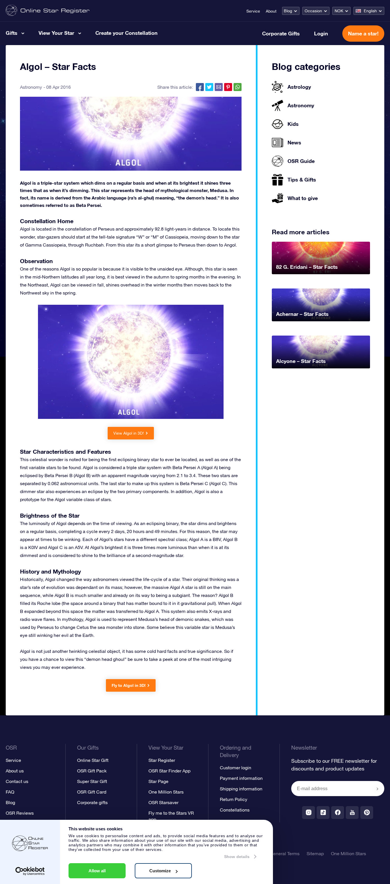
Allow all (97, 870)
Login (321, 33)
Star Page (158, 781)
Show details (237, 856)
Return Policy (233, 799)
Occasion (313, 11)
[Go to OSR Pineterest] (366, 812)
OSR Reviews (20, 813)
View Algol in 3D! (128, 433)
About (271, 11)
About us (15, 770)
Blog (288, 11)
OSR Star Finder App (169, 770)
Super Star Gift (92, 781)
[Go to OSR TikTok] (323, 812)
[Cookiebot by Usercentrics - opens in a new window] (30, 871)
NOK (339, 11)
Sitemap (315, 853)
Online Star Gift (92, 760)
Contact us (17, 781)
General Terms (284, 853)
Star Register (161, 760)
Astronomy (31, 87)
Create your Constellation (126, 33)
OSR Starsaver (163, 802)
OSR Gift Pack (91, 770)
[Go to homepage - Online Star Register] (47, 11)
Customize (160, 870)
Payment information (241, 778)
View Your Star (56, 33)
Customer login (235, 767)
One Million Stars (166, 791)
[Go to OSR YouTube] (352, 812)
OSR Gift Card (91, 791)
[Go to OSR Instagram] (308, 812)
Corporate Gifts (281, 33)
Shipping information (241, 788)
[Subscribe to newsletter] (377, 789)
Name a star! (363, 33)
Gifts (11, 33)
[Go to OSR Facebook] (337, 812)
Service (253, 11)
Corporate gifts (92, 802)
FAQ (10, 791)
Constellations (235, 809)
